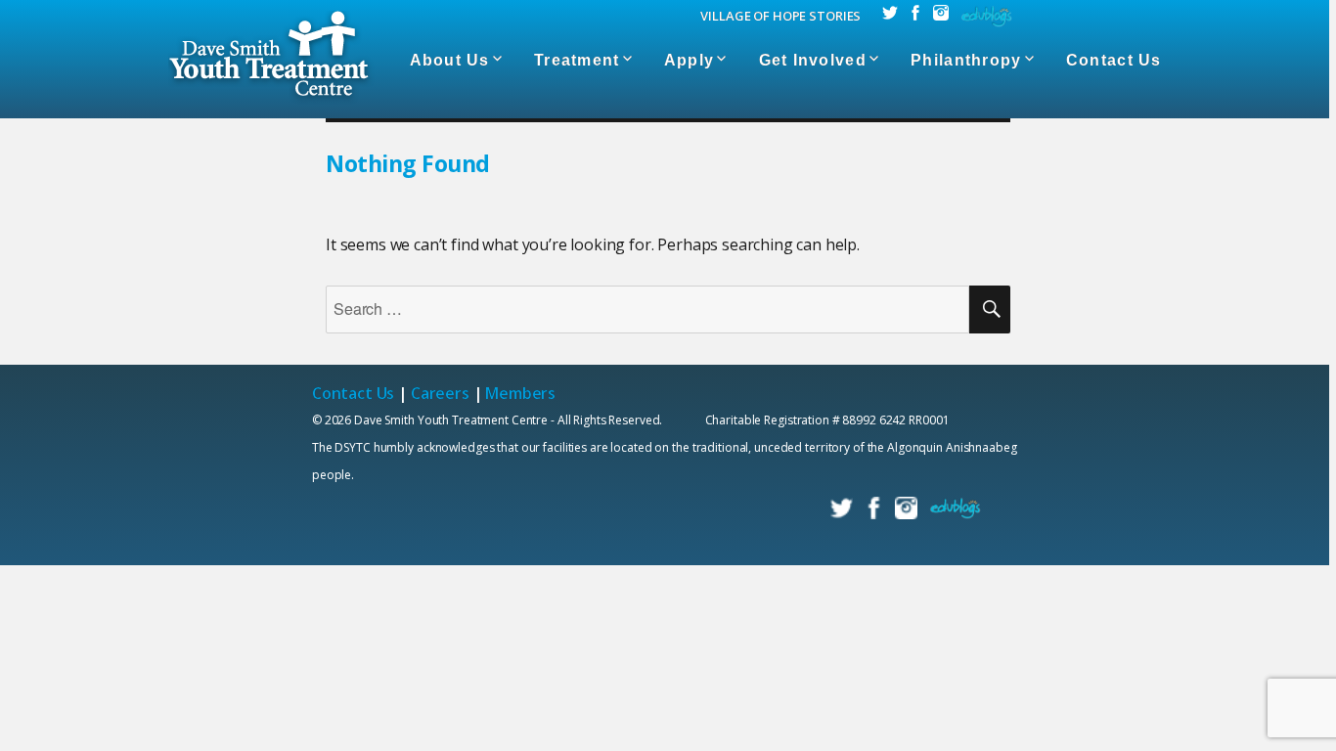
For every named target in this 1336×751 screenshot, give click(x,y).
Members (520, 393)
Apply (689, 60)
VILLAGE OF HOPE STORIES (780, 15)
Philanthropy (966, 60)
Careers (440, 393)
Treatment (577, 60)
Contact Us (1114, 60)
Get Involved (813, 60)
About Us (450, 60)
